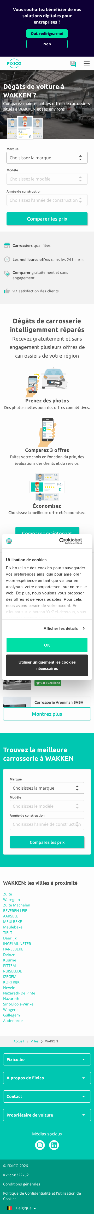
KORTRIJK (11, 982)
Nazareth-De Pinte (19, 993)
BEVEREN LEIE (15, 910)
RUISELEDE (12, 971)
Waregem (11, 899)
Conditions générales (21, 1184)
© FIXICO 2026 (15, 1165)
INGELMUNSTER (17, 943)
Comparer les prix (47, 219)
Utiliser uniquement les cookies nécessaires (47, 665)
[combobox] (9, 158)
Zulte (7, 894)
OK (47, 645)
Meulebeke (12, 927)
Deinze (9, 954)
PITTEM (9, 965)
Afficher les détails (61, 628)
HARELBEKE (13, 949)
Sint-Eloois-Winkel (18, 1004)
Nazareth (11, 998)
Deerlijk (9, 938)
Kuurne (9, 960)
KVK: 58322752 (16, 1174)
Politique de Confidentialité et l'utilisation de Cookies (42, 1196)
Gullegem (11, 1015)
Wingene (11, 1009)
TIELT (7, 932)
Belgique (24, 1207)
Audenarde (13, 1020)
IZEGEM (9, 976)
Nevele (9, 987)
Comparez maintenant (47, 533)
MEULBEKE (12, 921)
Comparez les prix (47, 842)
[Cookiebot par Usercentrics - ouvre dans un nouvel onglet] (66, 541)
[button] (73, 64)
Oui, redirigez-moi (47, 33)
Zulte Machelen (16, 905)
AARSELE (10, 916)
